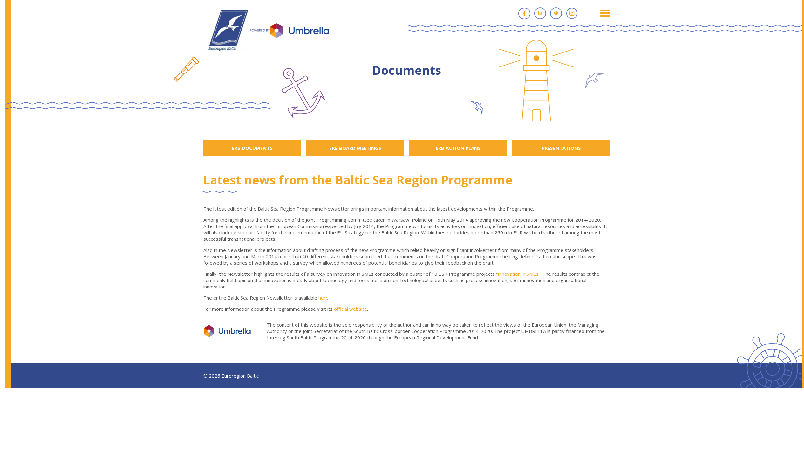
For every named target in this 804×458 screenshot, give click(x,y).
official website (350, 309)
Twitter (556, 13)
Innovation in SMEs (518, 274)
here (323, 298)
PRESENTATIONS (561, 148)
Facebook (524, 13)
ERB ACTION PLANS (458, 148)
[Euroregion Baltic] (268, 31)
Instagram (572, 13)
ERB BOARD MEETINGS (355, 148)
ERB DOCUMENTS (252, 148)
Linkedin (540, 13)
